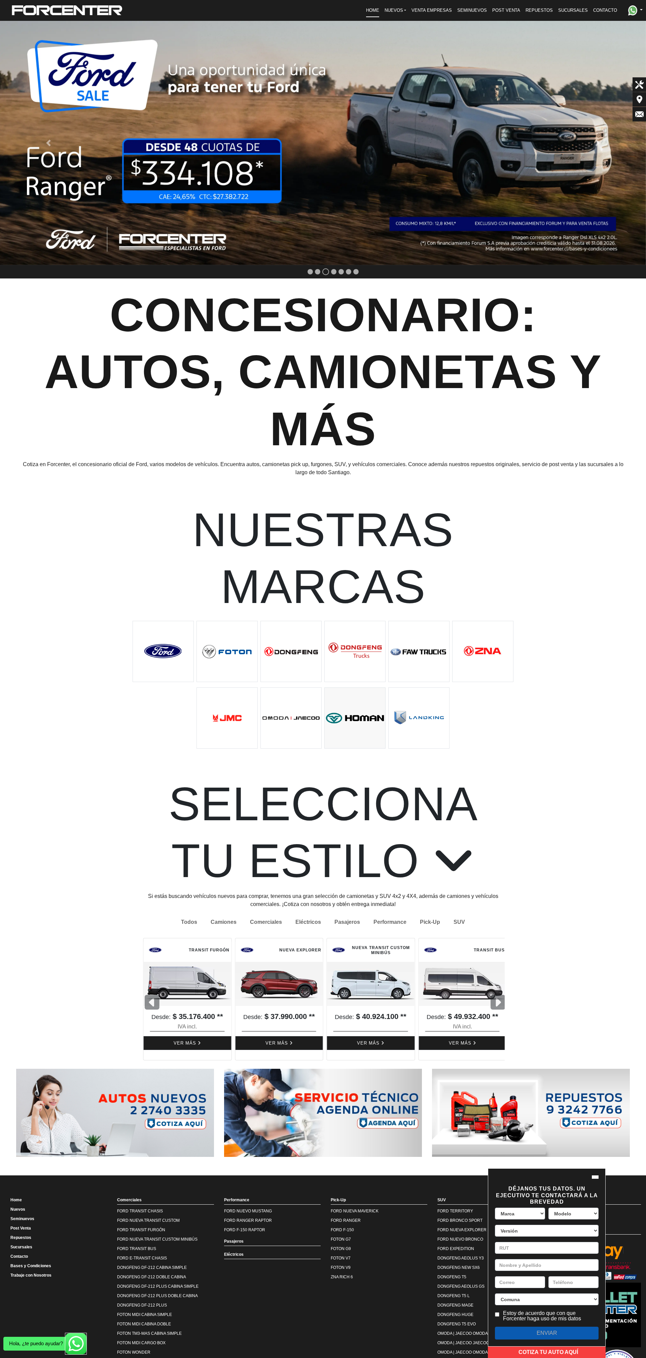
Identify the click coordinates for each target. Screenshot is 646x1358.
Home (16, 1200)
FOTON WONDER (133, 1352)
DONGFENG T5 (451, 1277)
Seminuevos (22, 1218)
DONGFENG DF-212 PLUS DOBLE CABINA (157, 1295)
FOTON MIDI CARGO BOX (141, 1343)
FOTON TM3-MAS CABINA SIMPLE (149, 1333)
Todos (189, 922)
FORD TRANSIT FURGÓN (141, 1230)
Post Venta (20, 1228)
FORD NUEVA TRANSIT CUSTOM (148, 1220)
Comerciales (266, 922)
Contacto (19, 1256)
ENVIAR (547, 1333)
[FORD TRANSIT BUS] (368, 983)
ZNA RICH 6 (342, 1277)
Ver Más (184, 1043)
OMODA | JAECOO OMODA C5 (465, 1333)
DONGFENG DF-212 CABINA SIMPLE (152, 1267)
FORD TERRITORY (455, 1211)
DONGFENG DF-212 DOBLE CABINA (151, 1277)
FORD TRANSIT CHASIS (140, 1211)
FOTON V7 (341, 1258)
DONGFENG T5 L (453, 1295)
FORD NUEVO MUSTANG (248, 1211)
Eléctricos (308, 922)
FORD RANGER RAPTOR (248, 1220)
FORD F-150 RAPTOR (244, 1230)
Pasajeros (347, 922)
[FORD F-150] (460, 983)
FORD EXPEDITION (455, 1248)
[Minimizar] (595, 1177)
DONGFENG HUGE (455, 1314)
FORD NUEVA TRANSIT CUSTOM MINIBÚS (157, 1239)
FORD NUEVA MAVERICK (355, 1211)
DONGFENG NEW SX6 (458, 1267)
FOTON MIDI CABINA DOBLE (144, 1324)
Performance (389, 922)
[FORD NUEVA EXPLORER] (185, 983)
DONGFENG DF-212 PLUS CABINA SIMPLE (158, 1286)
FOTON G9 (341, 1248)
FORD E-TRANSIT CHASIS (142, 1258)
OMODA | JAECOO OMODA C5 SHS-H (472, 1352)
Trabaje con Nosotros (30, 1275)
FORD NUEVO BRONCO (460, 1239)
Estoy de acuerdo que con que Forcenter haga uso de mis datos (542, 1316)
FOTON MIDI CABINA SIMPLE (144, 1314)
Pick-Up (430, 922)
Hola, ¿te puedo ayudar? (36, 1343)
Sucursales (21, 1247)
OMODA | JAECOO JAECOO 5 (465, 1343)
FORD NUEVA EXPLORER (462, 1230)
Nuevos (17, 1209)
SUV (459, 922)
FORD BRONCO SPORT (459, 1220)
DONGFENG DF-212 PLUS (142, 1305)
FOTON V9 (341, 1267)
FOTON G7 (341, 1239)
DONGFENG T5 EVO (456, 1324)
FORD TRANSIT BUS (136, 1248)
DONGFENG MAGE (455, 1305)
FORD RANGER (346, 1220)
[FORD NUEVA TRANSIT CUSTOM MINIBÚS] (277, 983)
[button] (395, 10)
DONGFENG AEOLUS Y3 (460, 1258)
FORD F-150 (342, 1230)
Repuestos (20, 1237)
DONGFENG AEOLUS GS (461, 1286)
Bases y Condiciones (30, 1265)
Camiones (224, 922)
